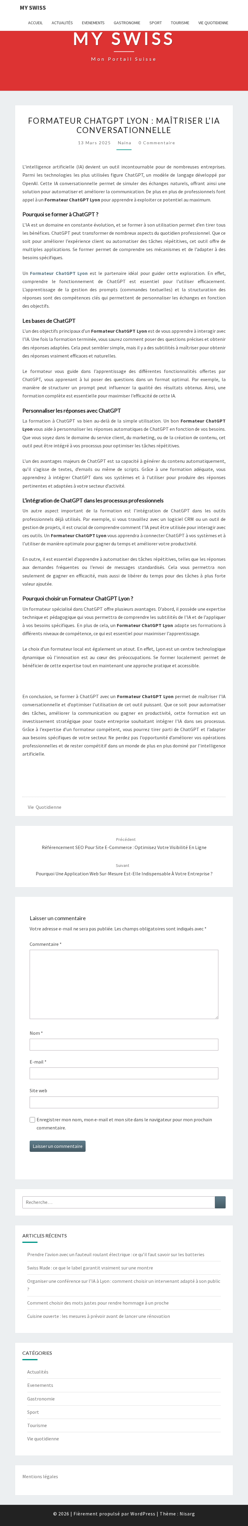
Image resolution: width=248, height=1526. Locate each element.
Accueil (35, 22)
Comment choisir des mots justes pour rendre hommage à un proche (98, 1303)
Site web (38, 1090)
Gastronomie (127, 22)
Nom (36, 1033)
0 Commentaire (157, 142)
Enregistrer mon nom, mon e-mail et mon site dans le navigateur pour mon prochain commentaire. (124, 1123)
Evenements (93, 22)
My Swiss (33, 7)
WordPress (142, 1514)
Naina (125, 142)
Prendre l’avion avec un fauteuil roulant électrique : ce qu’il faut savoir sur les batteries (115, 1254)
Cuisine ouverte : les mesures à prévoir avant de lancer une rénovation (98, 1316)
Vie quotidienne (213, 22)
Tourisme (180, 22)
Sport (155, 22)
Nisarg (187, 1514)
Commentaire (46, 944)
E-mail (38, 1062)
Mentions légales (40, 1476)
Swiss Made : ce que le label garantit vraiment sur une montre (90, 1268)
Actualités (62, 22)
